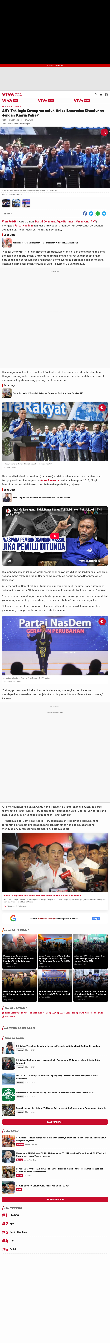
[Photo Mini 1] (6, 203)
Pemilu (100, 1013)
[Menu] (101, 94)
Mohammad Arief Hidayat (19, 123)
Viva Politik (10, 1016)
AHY (93, 221)
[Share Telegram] (104, 213)
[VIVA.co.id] (11, 94)
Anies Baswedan (50, 480)
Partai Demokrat (45, 221)
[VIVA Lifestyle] (46, 100)
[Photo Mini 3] (26, 203)
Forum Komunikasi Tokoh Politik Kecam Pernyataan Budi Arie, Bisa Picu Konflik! (48, 393)
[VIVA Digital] (10, 100)
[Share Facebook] (85, 213)
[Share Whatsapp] (97, 213)
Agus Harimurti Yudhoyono (72, 221)
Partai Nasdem (23, 225)
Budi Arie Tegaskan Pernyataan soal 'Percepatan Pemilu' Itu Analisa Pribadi (45, 243)
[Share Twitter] (91, 213)
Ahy (54, 1013)
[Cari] (96, 94)
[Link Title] (8, 1048)
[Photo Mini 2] (16, 203)
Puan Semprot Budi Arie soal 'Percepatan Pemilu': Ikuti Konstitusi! (42, 497)
